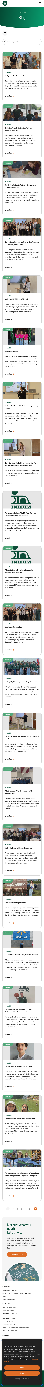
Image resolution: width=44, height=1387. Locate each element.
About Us (5, 1335)
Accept (22, 1367)
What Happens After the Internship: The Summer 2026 (19, 792)
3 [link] (21, 1209)
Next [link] (35, 1208)
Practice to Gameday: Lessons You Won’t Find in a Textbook (22, 738)
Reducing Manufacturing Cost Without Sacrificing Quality (18, 129)
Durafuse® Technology (9, 1325)
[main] (22, 640)
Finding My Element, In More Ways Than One (21, 682)
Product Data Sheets (9, 1290)
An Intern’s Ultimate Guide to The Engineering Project (21, 407)
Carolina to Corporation (13, 627)
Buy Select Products (9, 1308)
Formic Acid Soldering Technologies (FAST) (17, 1328)
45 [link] (29, 1209)
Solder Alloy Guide (8, 1299)
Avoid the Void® (7, 1322)
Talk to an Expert (17, 1254)
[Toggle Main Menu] (40, 3)
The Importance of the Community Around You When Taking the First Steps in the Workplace (22, 1175)
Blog (4, 1296)
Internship (7, 54)
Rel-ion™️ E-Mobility (9, 1330)
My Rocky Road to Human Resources (18, 848)
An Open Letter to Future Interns (16, 76)
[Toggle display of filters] (22, 33)
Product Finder (7, 1304)
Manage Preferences (22, 1379)
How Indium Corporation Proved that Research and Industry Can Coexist (22, 243)
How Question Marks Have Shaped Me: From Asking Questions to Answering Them (21, 464)
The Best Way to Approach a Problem (18, 1066)
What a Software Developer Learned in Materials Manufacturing (19, 571)
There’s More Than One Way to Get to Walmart (21, 955)
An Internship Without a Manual (16, 299)
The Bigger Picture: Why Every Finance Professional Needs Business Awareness (19, 1011)
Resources (6, 1287)
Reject (22, 1373)
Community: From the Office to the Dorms (20, 1119)
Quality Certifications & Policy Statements (16, 1293)
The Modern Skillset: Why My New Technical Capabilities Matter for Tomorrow (20, 514)
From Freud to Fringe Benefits (15, 903)
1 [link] (13, 1209)
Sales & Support (8, 1310)
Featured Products (8, 1318)
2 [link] (17, 1209)
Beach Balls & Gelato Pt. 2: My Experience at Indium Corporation (20, 186)
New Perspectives (11, 351)
